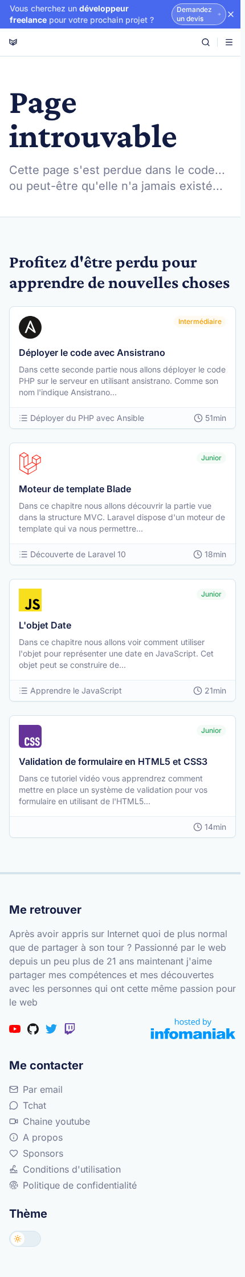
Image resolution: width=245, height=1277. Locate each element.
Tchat (34, 1105)
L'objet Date (45, 625)
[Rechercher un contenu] (206, 42)
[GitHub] (33, 1029)
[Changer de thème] (25, 1239)
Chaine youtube (56, 1121)
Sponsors (43, 1153)
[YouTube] (15, 1029)
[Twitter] (51, 1029)
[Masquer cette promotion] (230, 14)
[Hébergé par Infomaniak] (193, 1028)
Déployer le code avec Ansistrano (92, 352)
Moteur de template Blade (75, 488)
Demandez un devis (194, 14)
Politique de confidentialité (80, 1185)
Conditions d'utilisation (72, 1169)
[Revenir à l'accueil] (13, 42)
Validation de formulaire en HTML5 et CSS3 (113, 761)
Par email (43, 1089)
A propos (43, 1137)
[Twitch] (69, 1029)
